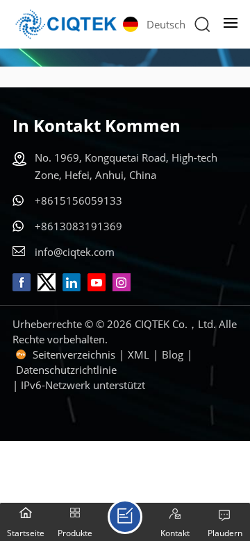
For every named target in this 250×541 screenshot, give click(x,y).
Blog (172, 354)
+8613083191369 (78, 226)
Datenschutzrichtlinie (66, 370)
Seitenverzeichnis (74, 354)
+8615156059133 (78, 200)
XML (138, 354)
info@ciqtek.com (75, 252)
